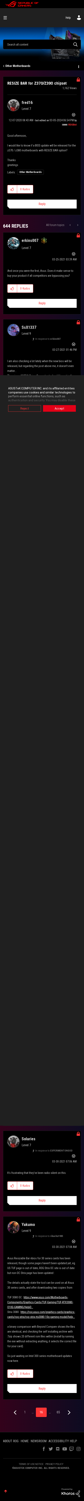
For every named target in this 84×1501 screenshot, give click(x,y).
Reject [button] (24, 408)
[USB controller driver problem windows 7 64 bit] (77, 225)
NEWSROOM (38, 1441)
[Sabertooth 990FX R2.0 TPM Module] (70, 225)
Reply (42, 204)
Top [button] (5, 1491)
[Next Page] (68, 1413)
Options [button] (78, 66)
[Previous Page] (15, 1413)
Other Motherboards (17, 66)
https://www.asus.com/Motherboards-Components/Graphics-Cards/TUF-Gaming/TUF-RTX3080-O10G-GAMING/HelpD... (40, 1302)
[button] (12, 189)
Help (68, 17)
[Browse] (6, 18)
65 (58, 1412)
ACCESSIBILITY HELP (63, 1441)
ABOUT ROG (11, 1441)
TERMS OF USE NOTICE (31, 1464)
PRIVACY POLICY (54, 1464)
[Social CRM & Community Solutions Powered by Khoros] (71, 1492)
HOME (25, 1441)
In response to (48, 339)
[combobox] (42, 44)
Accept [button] (59, 408)
